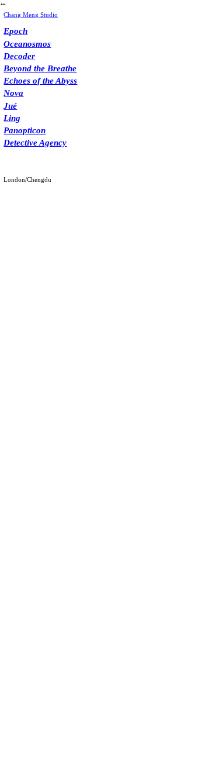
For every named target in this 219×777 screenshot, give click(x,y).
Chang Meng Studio (31, 14)
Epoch (15, 31)
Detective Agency (35, 142)
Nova (13, 93)
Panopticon (25, 130)
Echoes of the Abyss (40, 80)
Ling (12, 118)
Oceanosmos (27, 44)
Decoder (19, 56)
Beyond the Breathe (40, 68)
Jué (10, 105)
